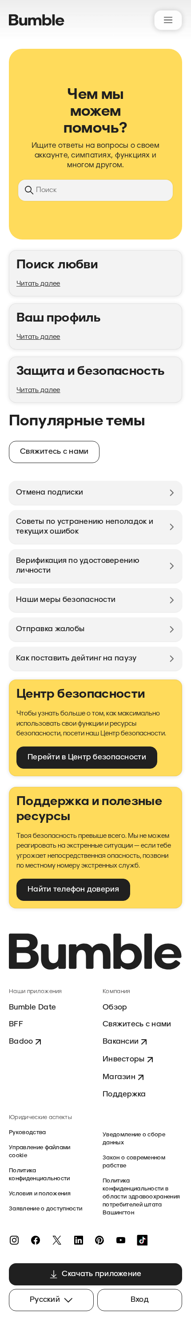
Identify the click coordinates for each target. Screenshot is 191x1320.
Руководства (27, 1132)
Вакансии (121, 1041)
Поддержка (124, 1094)
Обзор (115, 1007)
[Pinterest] (99, 1240)
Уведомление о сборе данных (134, 1139)
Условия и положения (40, 1194)
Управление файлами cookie (40, 1152)
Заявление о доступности (45, 1209)
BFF (16, 1024)
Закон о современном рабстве (134, 1162)
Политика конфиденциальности (39, 1175)
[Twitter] (57, 1240)
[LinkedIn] (78, 1240)
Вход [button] (140, 1300)
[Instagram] (14, 1240)
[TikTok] (142, 1240)
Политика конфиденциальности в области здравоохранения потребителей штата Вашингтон (141, 1197)
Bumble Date (32, 1007)
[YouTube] (120, 1240)
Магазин (119, 1077)
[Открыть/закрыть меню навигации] (168, 20)
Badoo (21, 1041)
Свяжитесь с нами (137, 1024)
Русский (45, 1300)
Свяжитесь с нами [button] (54, 452)
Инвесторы (124, 1059)
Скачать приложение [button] (101, 1274)
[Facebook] (35, 1240)
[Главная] (36, 20)
